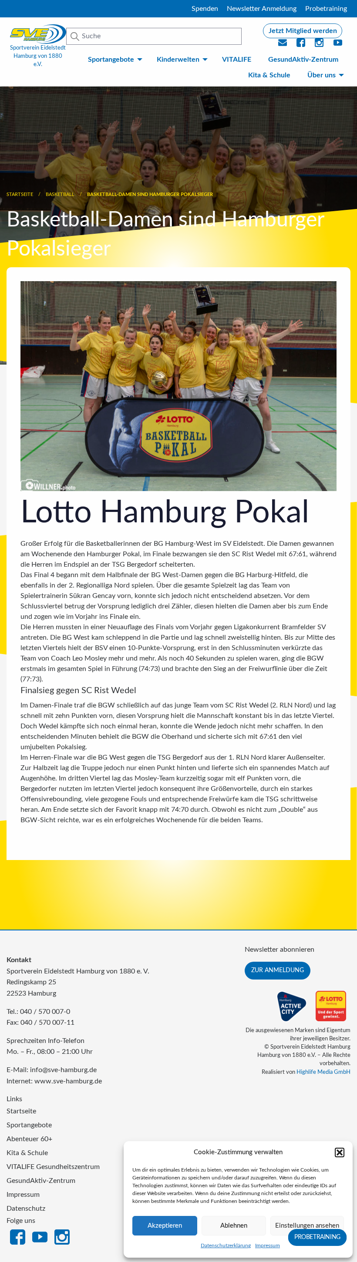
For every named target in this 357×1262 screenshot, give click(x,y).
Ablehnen (233, 1225)
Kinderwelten (178, 59)
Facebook (17, 1236)
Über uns (321, 75)
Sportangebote (111, 59)
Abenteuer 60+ (29, 1139)
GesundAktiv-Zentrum (303, 59)
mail (283, 45)
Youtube (338, 45)
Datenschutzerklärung (226, 1245)
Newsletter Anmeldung (261, 8)
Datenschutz (26, 1208)
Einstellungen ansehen (307, 1225)
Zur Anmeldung (277, 970)
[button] (339, 1152)
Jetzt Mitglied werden (303, 30)
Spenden (205, 8)
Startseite (20, 194)
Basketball (60, 194)
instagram (319, 45)
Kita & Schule (269, 75)
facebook (301, 45)
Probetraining (326, 8)
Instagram (62, 1236)
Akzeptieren (165, 1225)
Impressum (267, 1245)
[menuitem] (113, 59)
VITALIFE (236, 59)
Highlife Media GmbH (323, 1072)
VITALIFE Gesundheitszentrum (53, 1166)
